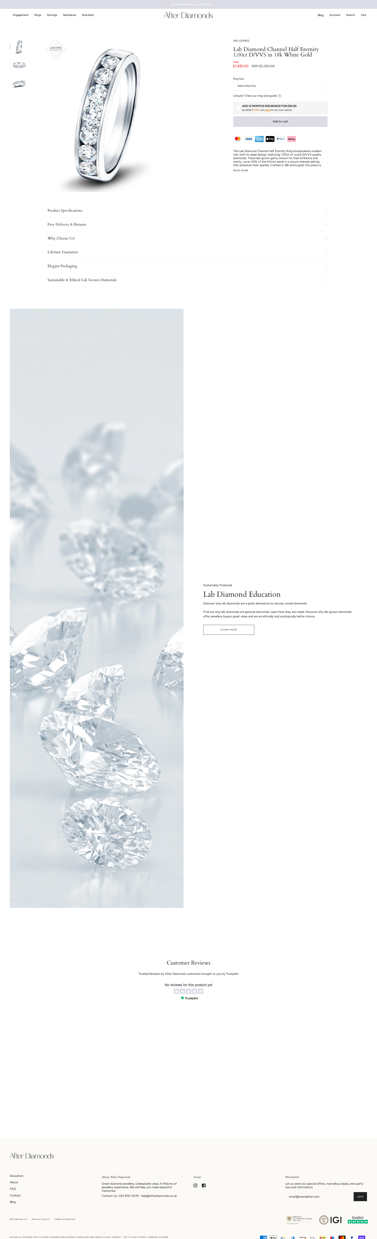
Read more (241, 170)
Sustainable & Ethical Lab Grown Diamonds (82, 279)
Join (360, 1196)
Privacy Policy (41, 1219)
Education (16, 1176)
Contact (15, 1195)
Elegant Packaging (62, 266)
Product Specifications (65, 210)
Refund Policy (18, 1219)
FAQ (13, 1189)
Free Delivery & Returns (67, 224)
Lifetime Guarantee (63, 252)
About (14, 1182)
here (267, 110)
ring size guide (267, 95)
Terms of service (65, 1219)
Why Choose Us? (61, 238)
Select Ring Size (246, 85)
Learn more (228, 629)
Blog (13, 1202)
